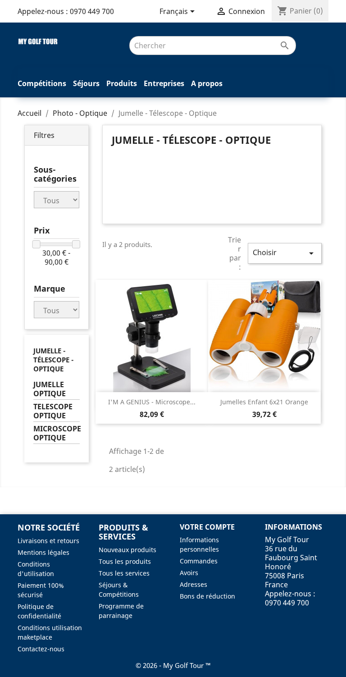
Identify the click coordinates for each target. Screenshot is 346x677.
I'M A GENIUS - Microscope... (152, 402)
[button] (56, 135)
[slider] (36, 244)
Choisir (285, 253)
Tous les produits (125, 561)
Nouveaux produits (127, 549)
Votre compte (207, 527)
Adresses (193, 584)
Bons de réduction (207, 596)
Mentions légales (43, 552)
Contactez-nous (41, 649)
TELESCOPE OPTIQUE (53, 411)
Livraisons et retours (48, 540)
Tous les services (124, 573)
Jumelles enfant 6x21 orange (264, 402)
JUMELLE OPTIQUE (49, 389)
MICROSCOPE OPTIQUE (56, 433)
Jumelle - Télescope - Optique (53, 359)
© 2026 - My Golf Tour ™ (173, 665)
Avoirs (189, 572)
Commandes (199, 561)
